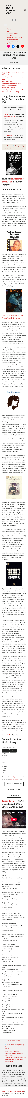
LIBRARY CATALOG (14, 790)
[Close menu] (5, 25)
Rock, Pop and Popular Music (15, 1091)
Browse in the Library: (8, 87)
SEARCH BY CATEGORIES (14, 784)
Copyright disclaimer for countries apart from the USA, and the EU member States (15, 1059)
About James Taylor (7, 81)
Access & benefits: (9, 135)
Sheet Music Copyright (12, 1051)
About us (7, 1047)
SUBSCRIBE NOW (14, 795)
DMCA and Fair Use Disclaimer (14, 1053)
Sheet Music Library (14, 1040)
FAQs (21, 148)
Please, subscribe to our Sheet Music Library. (12, 316)
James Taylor (6, 735)
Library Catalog (14, 779)
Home (3, 1091)
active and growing (9, 116)
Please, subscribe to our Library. (11, 83)
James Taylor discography (9, 85)
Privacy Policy (9, 1055)
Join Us (7, 146)
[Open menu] (14, 20)
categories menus (17, 777)
